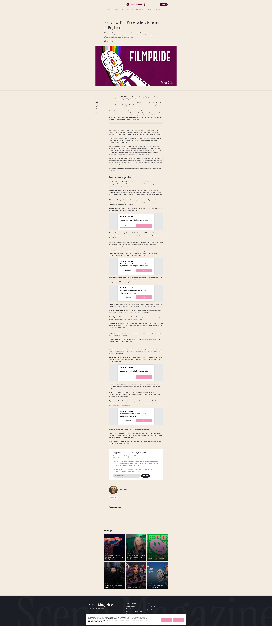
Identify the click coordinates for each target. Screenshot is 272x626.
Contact (128, 614)
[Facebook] (147, 606)
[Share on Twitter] (96, 99)
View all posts (113, 497)
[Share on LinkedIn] (96, 106)
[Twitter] (151, 606)
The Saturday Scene (140, 9)
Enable (144, 225)
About (127, 603)
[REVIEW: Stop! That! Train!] (136, 575)
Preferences (155, 620)
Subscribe (164, 4)
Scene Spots (158, 9)
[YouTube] (158, 606)
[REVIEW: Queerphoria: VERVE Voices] (157, 547)
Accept (178, 620)
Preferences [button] (99, 621)
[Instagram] (151, 610)
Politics (116, 9)
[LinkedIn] (147, 610)
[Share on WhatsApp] (96, 109)
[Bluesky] (154, 606)
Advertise (134, 603)
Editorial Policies (130, 606)
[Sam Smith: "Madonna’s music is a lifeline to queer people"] (114, 575)
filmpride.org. (126, 443)
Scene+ (149, 9)
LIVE (132, 9)
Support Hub (138, 611)
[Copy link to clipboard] (96, 112)
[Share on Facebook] (96, 102)
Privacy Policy (130, 609)
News (109, 9)
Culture (127, 9)
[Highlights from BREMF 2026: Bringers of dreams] (157, 575)
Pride (121, 9)
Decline (166, 620)
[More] (164, 9)
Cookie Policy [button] (129, 620)
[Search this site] (105, 4)
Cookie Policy (129, 611)
